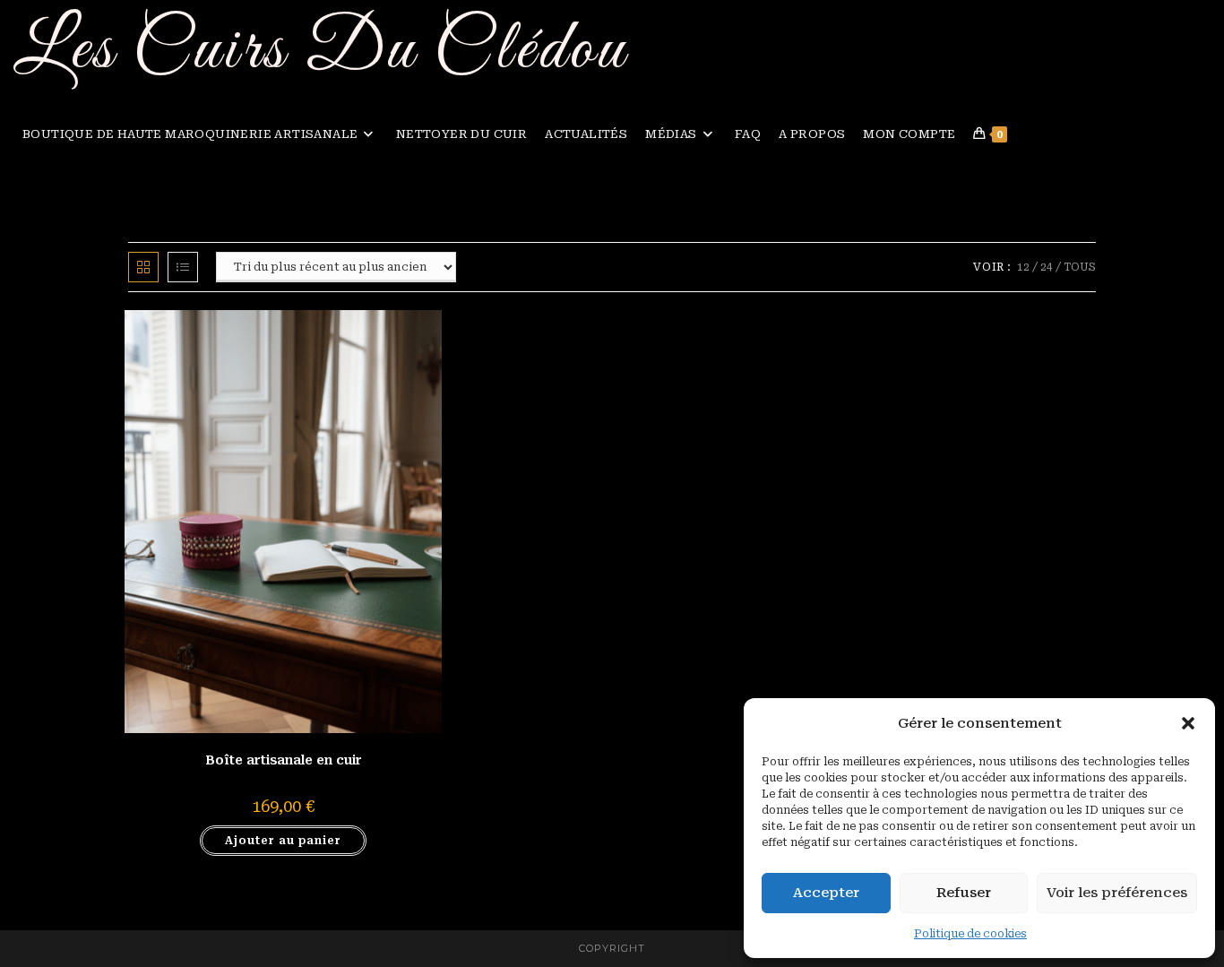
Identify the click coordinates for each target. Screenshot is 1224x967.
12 (1023, 267)
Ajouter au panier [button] (283, 840)
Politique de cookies (970, 934)
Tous (1080, 267)
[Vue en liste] (183, 267)
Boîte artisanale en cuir (283, 760)
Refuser (963, 893)
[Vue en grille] (143, 267)
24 (1046, 267)
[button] (1188, 723)
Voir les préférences (1117, 893)
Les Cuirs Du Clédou (320, 50)
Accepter (826, 893)
